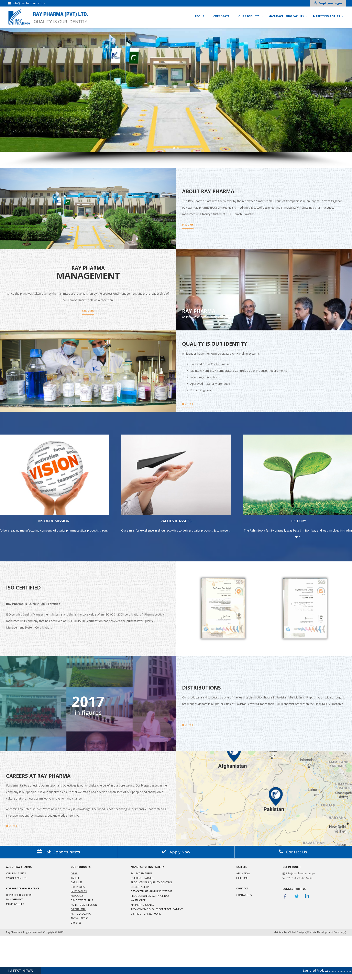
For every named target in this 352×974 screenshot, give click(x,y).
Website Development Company (326, 932)
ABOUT (199, 16)
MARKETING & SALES (326, 16)
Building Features (142, 878)
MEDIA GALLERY (15, 904)
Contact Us (244, 895)
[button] (6, 88)
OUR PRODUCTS (249, 16)
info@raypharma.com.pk (28, 3)
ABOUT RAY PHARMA (19, 867)
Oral (74, 873)
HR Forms (242, 878)
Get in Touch (291, 867)
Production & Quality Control (151, 882)
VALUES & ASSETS (16, 873)
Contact (242, 888)
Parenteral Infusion (84, 904)
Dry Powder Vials (82, 900)
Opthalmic (78, 909)
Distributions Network (146, 913)
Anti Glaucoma (81, 913)
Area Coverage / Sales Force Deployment (157, 909)
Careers (241, 867)
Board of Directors (19, 895)
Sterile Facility (140, 887)
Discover (188, 224)
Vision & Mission (16, 878)
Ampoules (77, 896)
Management (14, 899)
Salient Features (141, 873)
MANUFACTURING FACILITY (286, 16)
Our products (80, 867)
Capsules (76, 882)
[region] (176, 96)
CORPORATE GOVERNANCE (22, 888)
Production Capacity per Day (150, 896)
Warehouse (138, 900)
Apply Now (243, 873)
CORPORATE (221, 16)
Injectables (79, 891)
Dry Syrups (78, 887)
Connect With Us (294, 889)
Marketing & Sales (142, 904)
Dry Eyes (76, 922)
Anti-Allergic (79, 918)
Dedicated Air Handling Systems (151, 891)
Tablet (75, 878)
